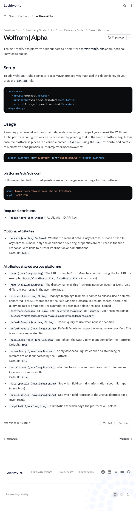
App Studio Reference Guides (68, 30)
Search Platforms (99, 30)
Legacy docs (86, 472)
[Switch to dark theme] (127, 494)
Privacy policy (65, 472)
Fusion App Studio (36, 30)
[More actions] (131, 5)
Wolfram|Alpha (94, 49)
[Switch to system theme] (115, 494)
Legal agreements (41, 472)
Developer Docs (13, 30)
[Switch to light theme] (121, 494)
